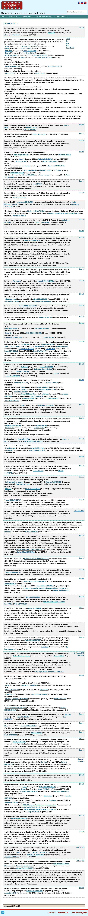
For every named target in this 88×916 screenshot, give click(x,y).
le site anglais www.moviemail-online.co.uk (49, 672)
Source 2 (81, 761)
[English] (85, 3)
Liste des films (79, 511)
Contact (51, 912)
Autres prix (80, 847)
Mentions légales (79, 912)
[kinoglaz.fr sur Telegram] (3, 913)
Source (81, 27)
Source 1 (81, 759)
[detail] (81, 124)
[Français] (79, 3)
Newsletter (63, 912)
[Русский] (82, 3)
